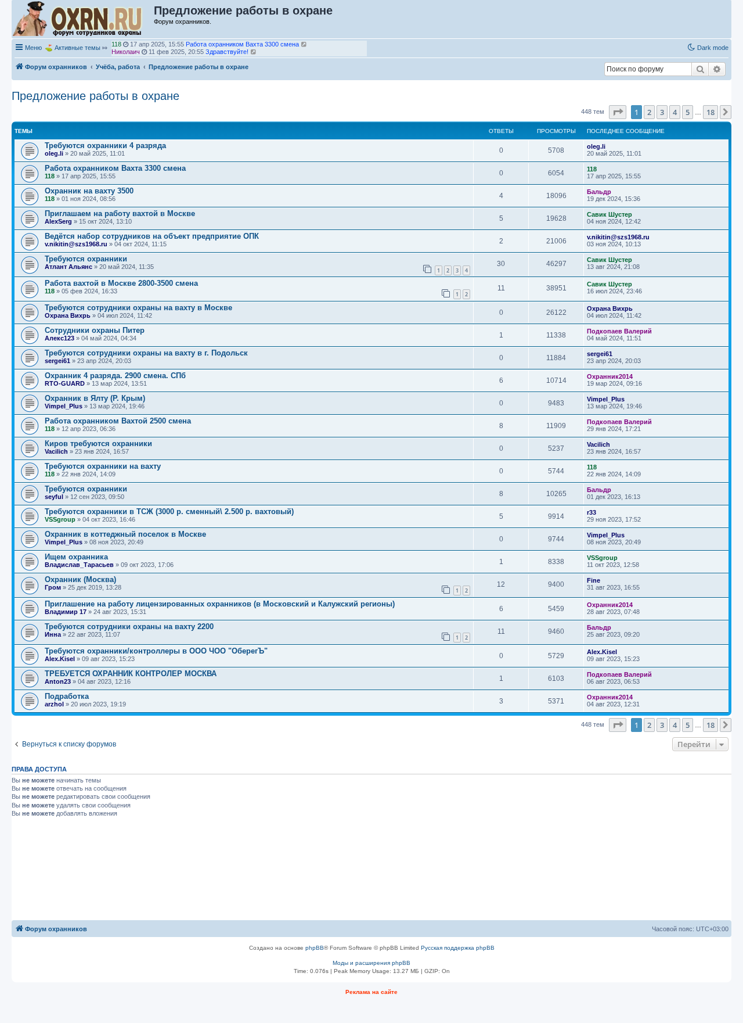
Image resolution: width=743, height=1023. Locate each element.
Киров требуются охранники (98, 443)
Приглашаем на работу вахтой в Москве (120, 213)
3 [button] (662, 112)
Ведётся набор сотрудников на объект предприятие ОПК (152, 236)
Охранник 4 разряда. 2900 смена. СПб (115, 375)
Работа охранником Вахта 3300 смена (115, 168)
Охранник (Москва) (80, 579)
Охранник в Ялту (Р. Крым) (95, 398)
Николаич (125, 51)
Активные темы (77, 47)
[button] (617, 112)
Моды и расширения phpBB (371, 963)
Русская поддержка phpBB (458, 948)
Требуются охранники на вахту (103, 466)
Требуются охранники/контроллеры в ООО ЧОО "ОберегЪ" (156, 651)
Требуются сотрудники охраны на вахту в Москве (138, 307)
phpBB (314, 948)
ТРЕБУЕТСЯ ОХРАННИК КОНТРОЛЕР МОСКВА (131, 673)
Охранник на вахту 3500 (89, 190)
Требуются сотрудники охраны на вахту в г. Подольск (146, 353)
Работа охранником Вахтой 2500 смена (118, 421)
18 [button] (710, 112)
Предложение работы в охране (95, 95)
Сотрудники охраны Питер (95, 330)
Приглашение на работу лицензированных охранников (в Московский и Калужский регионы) (220, 604)
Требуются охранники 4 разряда (105, 145)
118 (116, 44)
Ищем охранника (76, 556)
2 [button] (649, 112)
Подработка (67, 696)
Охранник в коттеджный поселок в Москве (125, 534)
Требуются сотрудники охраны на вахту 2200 (129, 626)
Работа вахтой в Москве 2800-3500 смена (121, 283)
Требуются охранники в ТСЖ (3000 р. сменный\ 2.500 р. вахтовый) (169, 511)
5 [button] (688, 112)
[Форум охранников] (83, 19)
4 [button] (675, 112)
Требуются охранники (86, 258)
